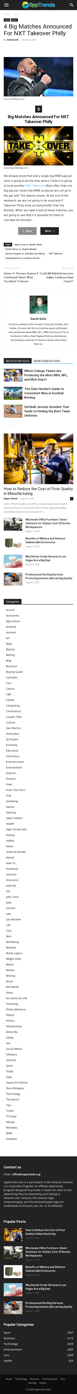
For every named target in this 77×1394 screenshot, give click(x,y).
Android (11, 627)
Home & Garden (16, 852)
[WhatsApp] (33, 48)
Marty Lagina (14, 953)
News (9, 992)
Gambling (12, 801)
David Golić (13, 39)
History (10, 835)
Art (8, 638)
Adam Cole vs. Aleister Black (28, 244)
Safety (10, 1037)
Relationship (14, 1026)
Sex (8, 1043)
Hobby (10, 840)
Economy (11, 745)
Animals (11, 632)
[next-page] (12, 425)
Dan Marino (13, 728)
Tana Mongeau (15, 1088)
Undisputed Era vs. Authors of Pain (22, 258)
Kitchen (11, 908)
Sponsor (11, 1060)
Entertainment (15, 762)
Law (8, 914)
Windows (11, 1127)
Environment (14, 767)
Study (9, 1071)
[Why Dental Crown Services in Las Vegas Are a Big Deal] (13, 561)
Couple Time (14, 717)
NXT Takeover (34, 185)
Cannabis (12, 677)
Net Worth (12, 987)
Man (9, 936)
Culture (10, 722)
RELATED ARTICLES (17, 361)
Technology (13, 1094)
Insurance (12, 880)
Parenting (12, 1004)
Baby (9, 643)
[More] (42, 48)
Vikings (10, 1122)
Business (11, 666)
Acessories (12, 615)
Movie (9, 964)
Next (48, 231)
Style (9, 1077)
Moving (10, 975)
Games (10, 807)
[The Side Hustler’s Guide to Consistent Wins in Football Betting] (13, 393)
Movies (10, 970)
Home (7, 14)
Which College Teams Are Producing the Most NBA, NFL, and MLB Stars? (46, 375)
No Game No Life (16, 998)
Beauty (10, 649)
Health (10, 823)
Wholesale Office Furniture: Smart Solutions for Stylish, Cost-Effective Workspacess (47, 523)
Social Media (14, 1049)
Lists (16, 14)
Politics (10, 1020)
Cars (9, 683)
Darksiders (12, 733)
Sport (14, 20)
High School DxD (16, 829)
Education (12, 750)
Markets (11, 947)
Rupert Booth (11, 498)
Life (8, 925)
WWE (9, 1133)
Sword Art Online (16, 1082)
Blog (8, 660)
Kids (8, 902)
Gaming (11, 812)
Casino (10, 688)
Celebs (10, 700)
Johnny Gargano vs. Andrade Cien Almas (25, 253)
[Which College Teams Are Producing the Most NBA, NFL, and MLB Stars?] (13, 375)
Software (11, 1054)
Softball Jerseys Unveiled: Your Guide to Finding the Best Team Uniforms (47, 411)
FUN (8, 795)
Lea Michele (13, 919)
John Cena (12, 897)
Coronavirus (13, 711)
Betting (10, 655)
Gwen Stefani (14, 818)
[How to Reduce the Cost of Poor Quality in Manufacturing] (38, 458)
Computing (13, 705)
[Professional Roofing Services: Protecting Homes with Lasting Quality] (13, 579)
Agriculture (13, 621)
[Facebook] (7, 48)
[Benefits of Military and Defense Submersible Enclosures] (13, 543)
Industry (11, 874)
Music (9, 981)
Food (9, 784)
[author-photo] (38, 313)
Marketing (12, 942)
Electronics (13, 756)
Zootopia (11, 1139)
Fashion (11, 773)
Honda (10, 857)
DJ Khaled (12, 739)
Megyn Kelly (13, 959)
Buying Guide (14, 672)
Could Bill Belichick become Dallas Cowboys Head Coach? (56, 277)
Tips (8, 1105)
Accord (10, 610)
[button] (6, 5)
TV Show (11, 1116)
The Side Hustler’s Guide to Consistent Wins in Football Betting (44, 393)
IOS (8, 891)
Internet (11, 885)
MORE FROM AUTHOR (47, 361)
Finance (11, 778)
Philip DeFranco (16, 1009)
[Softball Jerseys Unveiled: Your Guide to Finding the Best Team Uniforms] (13, 411)
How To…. (12, 863)
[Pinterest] (24, 48)
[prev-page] (6, 425)
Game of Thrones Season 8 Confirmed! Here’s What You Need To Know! (21, 277)
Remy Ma (12, 1032)
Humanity (12, 868)
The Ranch (12, 1099)
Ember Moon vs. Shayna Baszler (21, 249)
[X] (16, 48)
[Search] (72, 5)
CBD (8, 694)
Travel (10, 1110)
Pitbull (10, 1015)
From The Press (15, 790)
